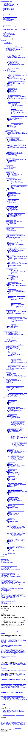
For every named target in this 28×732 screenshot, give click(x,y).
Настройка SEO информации (14, 262)
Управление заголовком (13, 139)
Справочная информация (11, 50)
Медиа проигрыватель (13, 352)
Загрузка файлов (9, 164)
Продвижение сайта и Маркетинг (10, 4)
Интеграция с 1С (7, 11)
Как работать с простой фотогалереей (16, 526)
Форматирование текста (13, 209)
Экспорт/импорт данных (11, 268)
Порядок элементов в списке (17, 112)
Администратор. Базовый (9, 8)
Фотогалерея (8, 523)
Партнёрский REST (7, 36)
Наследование (14, 183)
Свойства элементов (12, 245)
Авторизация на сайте (8, 70)
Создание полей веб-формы (17, 423)
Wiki (7, 542)
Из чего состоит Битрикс (11, 56)
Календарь (8, 463)
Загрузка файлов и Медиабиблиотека (14, 387)
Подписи (10, 252)
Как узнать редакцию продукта (13, 49)
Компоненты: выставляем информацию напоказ (11, 595)
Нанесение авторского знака (14, 251)
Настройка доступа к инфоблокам (15, 247)
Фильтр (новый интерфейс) (17, 106)
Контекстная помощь (13, 126)
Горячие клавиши (12, 91)
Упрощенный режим (13, 415)
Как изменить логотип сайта (12, 335)
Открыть (2, 556)
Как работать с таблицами (14, 210)
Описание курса (6, 42)
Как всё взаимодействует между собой (14, 63)
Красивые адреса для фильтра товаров (16, 296)
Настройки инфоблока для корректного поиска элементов (13, 596)
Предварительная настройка (14, 193)
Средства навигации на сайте (14, 179)
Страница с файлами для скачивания (14, 370)
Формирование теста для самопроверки (17, 484)
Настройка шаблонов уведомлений (16, 428)
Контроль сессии (12, 162)
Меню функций (11, 100)
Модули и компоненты (13, 61)
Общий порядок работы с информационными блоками (13, 582)
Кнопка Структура (10, 171)
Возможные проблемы (11, 327)
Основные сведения (12, 373)
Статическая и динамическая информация (15, 132)
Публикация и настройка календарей (16, 465)
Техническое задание (18, 439)
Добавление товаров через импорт (16, 345)
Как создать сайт (12, 494)
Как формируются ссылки (11, 154)
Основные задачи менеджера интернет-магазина (16, 376)
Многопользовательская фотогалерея (16, 533)
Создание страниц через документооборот (16, 454)
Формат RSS (11, 278)
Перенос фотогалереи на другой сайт (16, 539)
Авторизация (3, 40)
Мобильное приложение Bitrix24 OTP (16, 78)
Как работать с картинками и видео (14, 214)
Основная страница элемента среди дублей (10, 600)
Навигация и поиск (12, 119)
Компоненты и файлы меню (17, 182)
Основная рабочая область (14, 102)
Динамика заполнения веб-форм (15, 429)
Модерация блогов (12, 405)
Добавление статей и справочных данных (17, 393)
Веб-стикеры (8, 372)
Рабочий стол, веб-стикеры (12, 396)
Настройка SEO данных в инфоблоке (16, 244)
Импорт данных (14, 273)
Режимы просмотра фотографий (18, 531)
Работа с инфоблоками (13, 67)
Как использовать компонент (14, 224)
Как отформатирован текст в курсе (13, 51)
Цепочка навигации (12, 189)
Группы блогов (11, 401)
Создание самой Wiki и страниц (15, 546)
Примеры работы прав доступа (15, 152)
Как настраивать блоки (13, 498)
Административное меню (14, 99)
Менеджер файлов (10, 172)
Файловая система (12, 58)
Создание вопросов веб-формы (18, 421)
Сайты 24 (8, 493)
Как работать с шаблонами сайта (13, 332)
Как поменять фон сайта (11, 336)
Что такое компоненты (11, 222)
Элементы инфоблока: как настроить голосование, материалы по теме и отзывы (17, 318)
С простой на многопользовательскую (16, 540)
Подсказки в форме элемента (14, 265)
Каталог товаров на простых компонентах (12, 710)
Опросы (7, 487)
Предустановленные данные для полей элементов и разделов (17, 249)
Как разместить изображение (14, 215)
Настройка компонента (16, 359)
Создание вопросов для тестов (15, 483)
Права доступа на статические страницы (15, 386)
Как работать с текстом (11, 208)
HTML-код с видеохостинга (14, 365)
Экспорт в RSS (14, 279)
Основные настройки (13, 242)
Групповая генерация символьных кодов (17, 315)
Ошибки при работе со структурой (13, 380)
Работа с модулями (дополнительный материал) (13, 397)
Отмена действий (12, 161)
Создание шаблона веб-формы (15, 430)
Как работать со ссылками (14, 211)
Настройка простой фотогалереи (18, 527)
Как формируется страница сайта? (16, 64)
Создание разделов (12, 175)
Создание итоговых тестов (14, 485)
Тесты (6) (5, 554)
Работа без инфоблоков (13, 68)
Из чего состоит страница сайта (13, 137)
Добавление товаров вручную (15, 344)
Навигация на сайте (10, 178)
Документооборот (10, 449)
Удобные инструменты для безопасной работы (16, 159)
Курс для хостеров (7, 25)
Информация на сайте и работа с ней (11, 131)
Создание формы (17, 441)
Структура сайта (9, 384)
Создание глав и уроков (13, 481)
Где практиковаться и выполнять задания (15, 47)
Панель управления (12, 89)
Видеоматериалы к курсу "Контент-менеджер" (16, 45)
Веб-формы (8, 412)
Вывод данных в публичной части (16, 394)
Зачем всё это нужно (12, 62)
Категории (10, 548)
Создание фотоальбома (16, 528)
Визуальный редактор (8, 203)
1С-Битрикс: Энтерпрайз (8, 20)
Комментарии (11, 403)
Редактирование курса (13, 480)
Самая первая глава (7, 43)
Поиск (9, 197)
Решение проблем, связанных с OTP (16, 83)
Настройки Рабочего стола (17, 123)
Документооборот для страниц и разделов (17, 451)
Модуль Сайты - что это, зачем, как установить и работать (16, 496)
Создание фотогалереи (16, 535)
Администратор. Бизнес (8, 10)
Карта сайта (11, 188)
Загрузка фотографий (15, 529)
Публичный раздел (10, 86)
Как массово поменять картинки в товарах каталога (14, 711)
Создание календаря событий (12, 347)
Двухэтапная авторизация (11, 72)
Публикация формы (18, 444)
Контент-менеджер (7, 3)
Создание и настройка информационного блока (16, 238)
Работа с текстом (9, 388)
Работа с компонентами (11, 223)
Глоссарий (5, 53)
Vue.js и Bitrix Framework (8, 19)
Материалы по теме (15, 325)
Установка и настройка (8, 5)
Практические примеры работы (10, 341)
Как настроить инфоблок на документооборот (17, 458)
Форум (7, 520)
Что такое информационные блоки (13, 232)
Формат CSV (11, 269)
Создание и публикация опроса (15, 490)
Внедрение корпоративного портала (11, 32)
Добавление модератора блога (15, 410)
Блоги (7, 398)
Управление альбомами (16, 532)
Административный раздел (12, 93)
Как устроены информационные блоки (14, 234)
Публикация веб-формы (13, 431)
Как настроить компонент (14, 225)
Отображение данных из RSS (17, 280)
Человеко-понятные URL (11, 155)
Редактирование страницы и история (16, 547)
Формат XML (11, 275)
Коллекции (10, 194)
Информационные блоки (13, 60)
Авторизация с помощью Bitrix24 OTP (16, 79)
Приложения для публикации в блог (14, 375)
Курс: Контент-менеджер (6, 1)
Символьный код (12, 243)
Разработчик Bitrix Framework (9, 14)
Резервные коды (11, 77)
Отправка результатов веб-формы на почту (17, 426)
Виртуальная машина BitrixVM (10, 26)
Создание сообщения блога (14, 407)
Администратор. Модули (8, 9)
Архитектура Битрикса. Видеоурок (13, 55)
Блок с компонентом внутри (14, 501)
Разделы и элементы (10, 255)
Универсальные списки (11, 506)
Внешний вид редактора (11, 207)
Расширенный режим (13, 416)
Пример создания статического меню (19, 185)
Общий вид (13, 319)
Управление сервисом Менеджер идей (16, 474)
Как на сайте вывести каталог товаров (16, 502)
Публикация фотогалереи (16, 534)
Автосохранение (12, 160)
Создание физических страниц (15, 65)
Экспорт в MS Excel (12, 127)
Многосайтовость (7, 18)
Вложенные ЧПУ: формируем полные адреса (11, 598)
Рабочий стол (11, 120)
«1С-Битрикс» (18, 728)
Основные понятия (12, 400)
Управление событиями (13, 467)
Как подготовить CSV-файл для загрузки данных (18, 272)
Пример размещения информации (15, 135)
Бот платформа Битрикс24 (9, 33)
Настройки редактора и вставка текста (16, 213)
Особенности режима (16, 417)
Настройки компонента (16, 354)
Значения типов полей (13, 514)
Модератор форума (12, 522)
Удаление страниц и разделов (14, 176)
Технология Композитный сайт (10, 15)
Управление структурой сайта (12, 169)
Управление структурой (8, 168)
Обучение (8, 477)
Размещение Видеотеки (16, 356)
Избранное (10, 125)
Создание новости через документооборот (16, 460)
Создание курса (11, 479)
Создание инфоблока (15, 358)
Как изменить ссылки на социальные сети (15, 338)
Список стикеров (12, 374)
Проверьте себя (9, 69)
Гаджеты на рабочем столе (17, 124)
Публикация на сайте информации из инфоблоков (12, 588)
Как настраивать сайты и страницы (16, 504)
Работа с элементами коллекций (15, 196)
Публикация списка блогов (14, 404)
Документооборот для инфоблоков (16, 456)
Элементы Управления (8, 85)
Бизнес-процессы (7, 35)
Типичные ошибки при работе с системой (12, 377)
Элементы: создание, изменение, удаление (17, 258)
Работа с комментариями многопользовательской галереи (18, 537)
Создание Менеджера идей (14, 473)
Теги (9, 549)
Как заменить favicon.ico (11, 333)
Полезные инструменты (11, 310)
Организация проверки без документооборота (17, 307)
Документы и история (16, 452)
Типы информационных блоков (13, 237)
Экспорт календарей (12, 469)
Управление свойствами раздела (15, 141)
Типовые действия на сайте (12, 48)
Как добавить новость (16, 303)
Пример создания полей (13, 513)
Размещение (13, 353)
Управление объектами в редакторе (13, 217)
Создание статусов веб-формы (20, 443)
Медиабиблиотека (10, 190)
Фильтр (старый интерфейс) (17, 105)
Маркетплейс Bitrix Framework (10, 17)
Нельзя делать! (9, 381)
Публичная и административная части (16, 57)
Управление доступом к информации (14, 142)
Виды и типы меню (15, 181)
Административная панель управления (17, 98)
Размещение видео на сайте (12, 348)
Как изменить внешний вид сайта (10, 331)
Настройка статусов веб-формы (18, 422)
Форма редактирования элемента (15, 118)
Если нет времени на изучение (12, 44)
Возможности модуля (13, 450)
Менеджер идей (9, 471)
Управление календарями (14, 466)
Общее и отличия (12, 134)
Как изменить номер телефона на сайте (14, 334)
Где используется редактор (12, 206)
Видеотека (10, 355)
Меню (9, 180)
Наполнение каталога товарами (13, 342)
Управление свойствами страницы (16, 140)
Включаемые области (10, 158)
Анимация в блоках (12, 499)
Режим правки (11, 90)
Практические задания (11, 130)
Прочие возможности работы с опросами (17, 491)
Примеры (10, 297)
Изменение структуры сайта (12, 173)
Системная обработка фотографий (16, 250)
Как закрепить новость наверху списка (11, 713)
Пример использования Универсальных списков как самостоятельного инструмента (17, 517)
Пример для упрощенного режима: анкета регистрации (18, 436)
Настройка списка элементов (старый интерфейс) (17, 114)
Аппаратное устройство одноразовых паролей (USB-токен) (16, 81)
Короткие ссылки (9, 157)
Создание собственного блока (15, 500)
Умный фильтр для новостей (12, 346)
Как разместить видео (13, 216)
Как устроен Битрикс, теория (9, 54)
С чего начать (9, 383)
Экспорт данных (14, 270)
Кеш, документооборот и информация (14, 153)
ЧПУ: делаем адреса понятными (15, 290)
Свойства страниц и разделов (12, 138)
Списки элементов (12, 103)
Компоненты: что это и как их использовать (13, 221)
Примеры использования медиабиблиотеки (13, 199)
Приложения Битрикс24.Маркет (10, 34)
